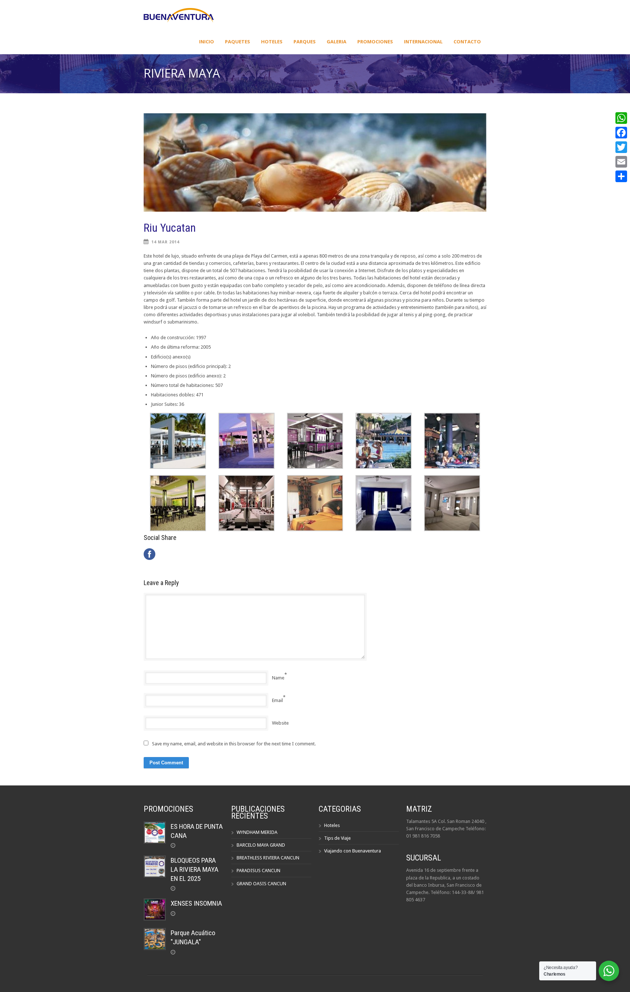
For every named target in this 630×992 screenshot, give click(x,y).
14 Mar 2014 (165, 242)
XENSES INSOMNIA (196, 903)
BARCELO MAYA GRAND (261, 845)
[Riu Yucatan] (315, 162)
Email (277, 700)
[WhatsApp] (621, 118)
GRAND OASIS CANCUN (261, 883)
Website (280, 723)
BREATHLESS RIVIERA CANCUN (268, 857)
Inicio (206, 41)
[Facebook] (621, 132)
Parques (304, 41)
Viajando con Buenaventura (352, 851)
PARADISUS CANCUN (258, 870)
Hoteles (272, 41)
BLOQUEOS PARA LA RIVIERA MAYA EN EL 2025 (194, 869)
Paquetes (237, 41)
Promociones (375, 41)
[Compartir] (621, 176)
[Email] (621, 161)
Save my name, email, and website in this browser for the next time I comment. (234, 743)
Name (278, 678)
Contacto (467, 41)
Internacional (423, 41)
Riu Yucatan (170, 228)
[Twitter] (621, 147)
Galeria (336, 41)
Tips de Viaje (337, 838)
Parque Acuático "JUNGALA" (193, 937)
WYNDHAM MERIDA (257, 832)
